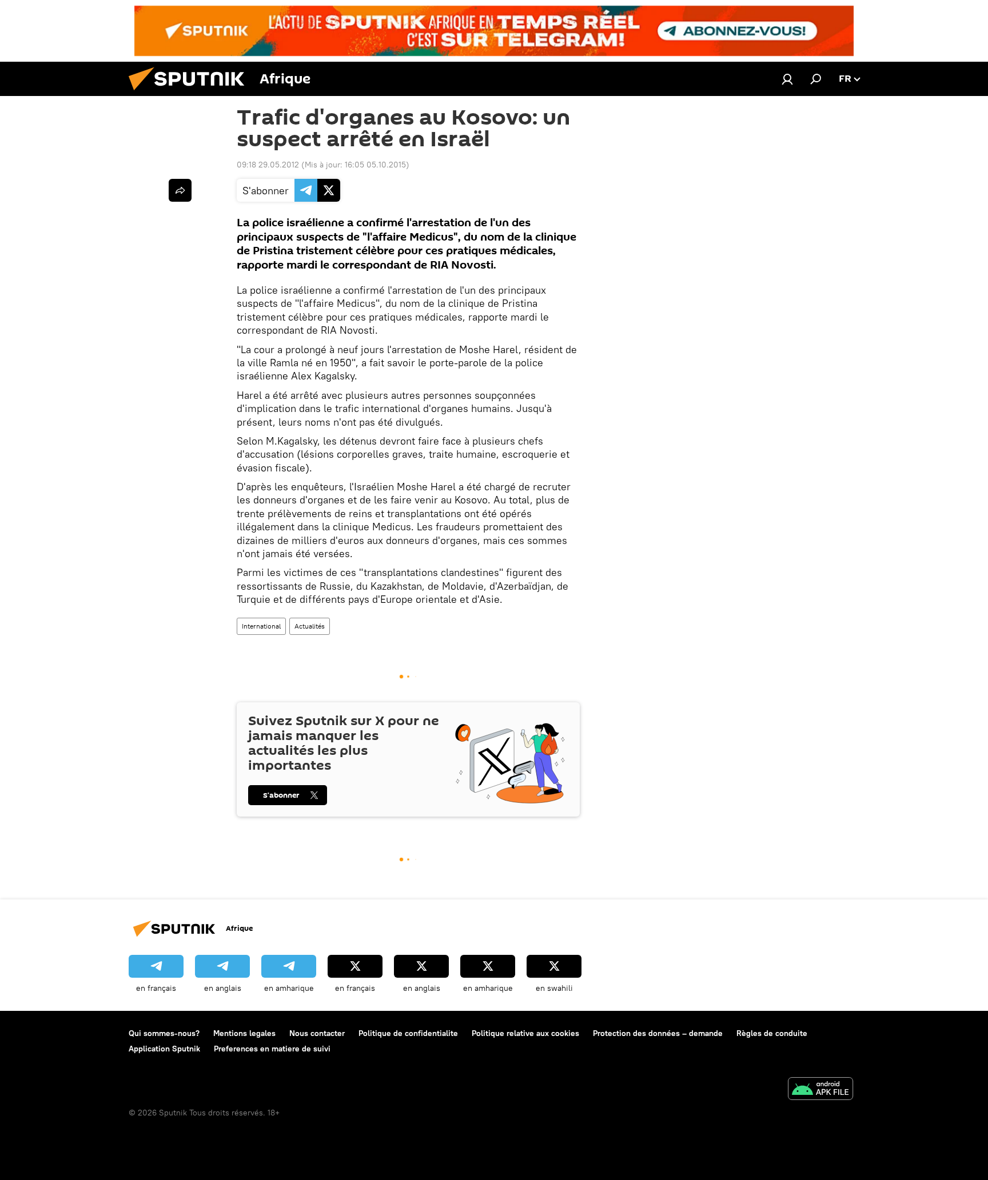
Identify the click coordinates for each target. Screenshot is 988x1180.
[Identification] (787, 78)
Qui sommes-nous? (164, 1033)
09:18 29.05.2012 (268, 164)
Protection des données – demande (658, 1033)
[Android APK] (820, 1090)
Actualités (309, 626)
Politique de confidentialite (408, 1033)
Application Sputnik (164, 1048)
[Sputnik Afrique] (191, 93)
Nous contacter (317, 1033)
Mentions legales (244, 1033)
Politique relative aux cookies (525, 1033)
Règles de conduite (771, 1033)
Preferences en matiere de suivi (272, 1048)
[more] (180, 190)
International (261, 626)
